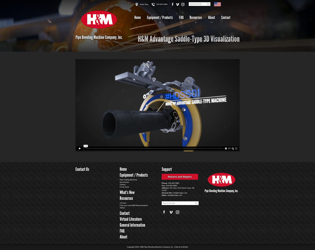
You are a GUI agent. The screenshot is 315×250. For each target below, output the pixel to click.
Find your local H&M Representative (134, 205)
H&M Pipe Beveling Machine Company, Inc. (99, 19)
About (211, 17)
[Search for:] (199, 4)
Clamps (123, 184)
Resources (196, 17)
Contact (225, 17)
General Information (132, 225)
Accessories (124, 182)
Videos (122, 208)
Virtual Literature (131, 219)
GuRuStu (184, 247)
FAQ (181, 17)
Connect (123, 203)
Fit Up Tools (124, 187)
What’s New (127, 192)
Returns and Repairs (180, 176)
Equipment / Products (160, 17)
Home (137, 17)
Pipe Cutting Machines (128, 180)
